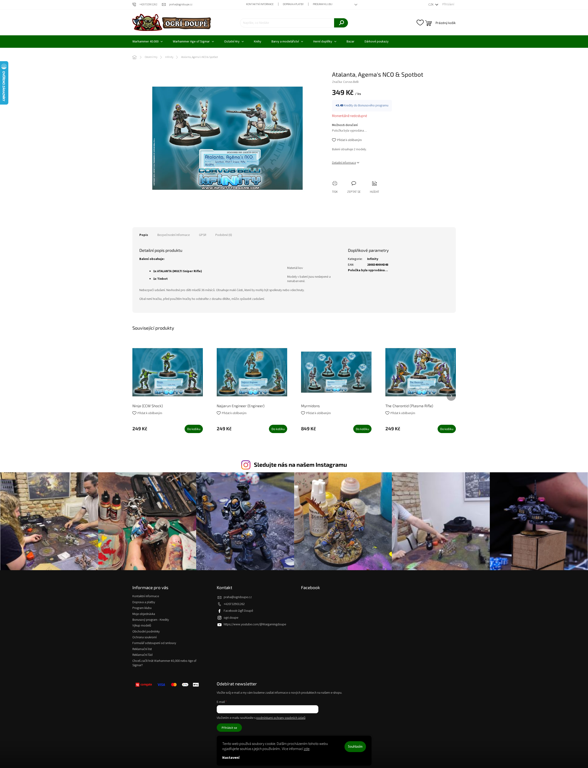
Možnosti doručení (345, 125)
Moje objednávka (143, 614)
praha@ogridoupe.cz (238, 597)
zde (307, 748)
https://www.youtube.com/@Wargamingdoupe (255, 624)
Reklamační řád (142, 655)
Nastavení (230, 757)
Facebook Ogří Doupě (238, 610)
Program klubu (322, 4)
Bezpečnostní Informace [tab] (173, 235)
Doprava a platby (293, 4)
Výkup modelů (141, 625)
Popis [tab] (143, 235)
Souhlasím (355, 746)
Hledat (341, 22)
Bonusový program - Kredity (150, 619)
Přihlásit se (229, 727)
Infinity (372, 259)
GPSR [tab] (202, 235)
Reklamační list (142, 649)
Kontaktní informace (260, 4)
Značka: (345, 82)
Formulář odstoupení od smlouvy (154, 643)
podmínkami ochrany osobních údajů (280, 718)
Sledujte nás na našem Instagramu (300, 464)
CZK (431, 5)
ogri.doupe (231, 617)
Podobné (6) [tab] (223, 235)
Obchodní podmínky (146, 631)
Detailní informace (344, 162)
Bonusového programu (373, 105)
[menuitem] (147, 41)
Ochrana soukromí (144, 637)
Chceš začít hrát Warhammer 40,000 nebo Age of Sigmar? (164, 663)
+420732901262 (234, 604)
